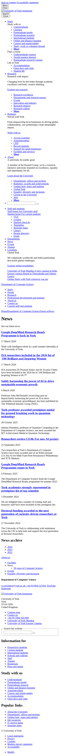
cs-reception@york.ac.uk (13, 585)
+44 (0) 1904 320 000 (18, 618)
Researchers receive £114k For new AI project (29, 439)
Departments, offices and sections (23, 714)
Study (10, 21)
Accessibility (13, 747)
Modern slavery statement (19, 744)
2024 (9, 546)
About (10, 157)
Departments (13, 239)
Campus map (13, 612)
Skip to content (8, 2)
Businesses (12, 664)
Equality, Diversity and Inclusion (23, 573)
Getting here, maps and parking (22, 717)
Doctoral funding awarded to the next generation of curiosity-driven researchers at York (28, 514)
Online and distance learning (21, 687)
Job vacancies (14, 720)
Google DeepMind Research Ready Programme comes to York (23, 466)
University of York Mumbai (20, 620)
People (10, 292)
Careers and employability (20, 693)
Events (10, 244)
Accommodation (15, 696)
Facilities (11, 562)
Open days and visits (17, 698)
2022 (9, 552)
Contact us (12, 303)
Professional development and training (25, 298)
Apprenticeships (15, 690)
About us (11, 300)
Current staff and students (19, 306)
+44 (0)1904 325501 (36, 585)
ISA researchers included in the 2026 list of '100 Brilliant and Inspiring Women (28, 357)
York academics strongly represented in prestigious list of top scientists (26, 489)
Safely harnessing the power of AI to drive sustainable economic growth (27, 382)
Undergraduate (14, 679)
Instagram (6, 588)
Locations (12, 250)
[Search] (37, 203)
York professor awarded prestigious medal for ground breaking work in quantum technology (27, 413)
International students (17, 653)
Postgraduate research (17, 685)
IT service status (15, 722)
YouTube (51, 585)
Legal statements (15, 736)
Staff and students (16, 208)
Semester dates (14, 725)
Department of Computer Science (17, 284)
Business (11, 114)
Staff (9, 658)
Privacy (11, 738)
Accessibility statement (27, 2)
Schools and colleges (17, 655)
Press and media (15, 666)
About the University (17, 711)
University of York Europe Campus (24, 623)
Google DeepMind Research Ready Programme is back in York (23, 334)
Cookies (11, 741)
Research (11, 73)
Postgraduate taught (16, 682)
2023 (9, 549)
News (10, 241)
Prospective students (17, 647)
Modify (11, 752)
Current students (15, 650)
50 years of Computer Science (28, 568)
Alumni (11, 247)
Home (4, 311)
